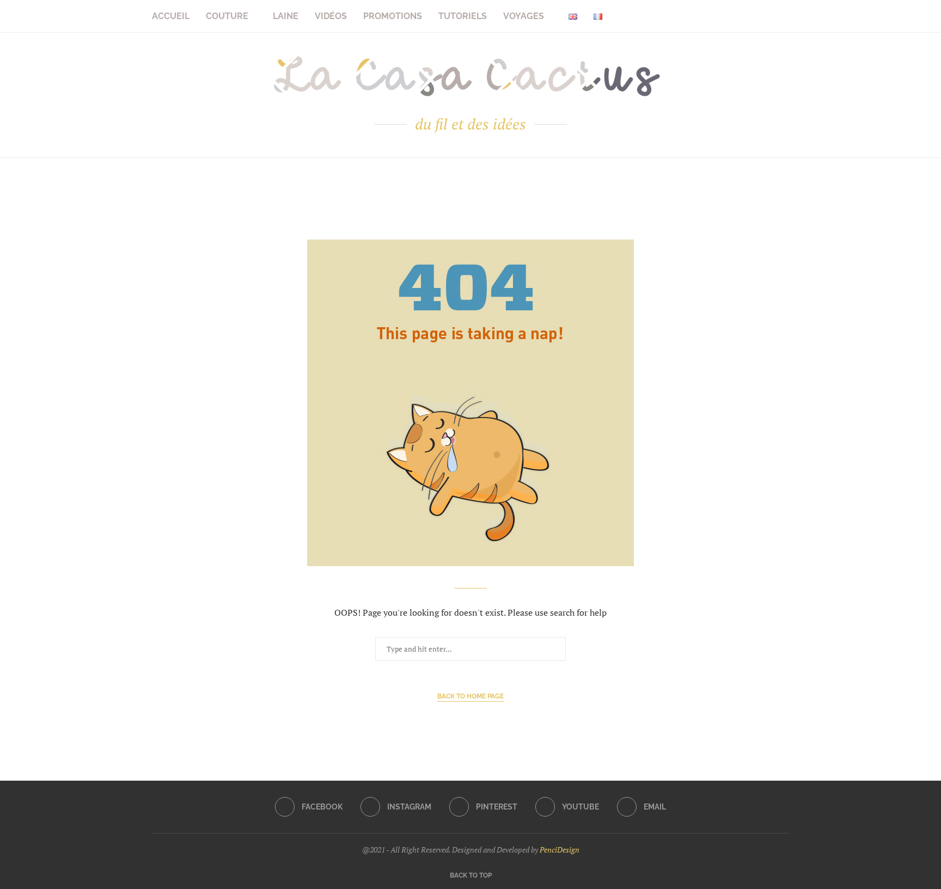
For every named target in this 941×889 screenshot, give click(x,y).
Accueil (171, 16)
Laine (285, 16)
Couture (227, 16)
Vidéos (331, 16)
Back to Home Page (470, 696)
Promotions (392, 16)
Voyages (523, 16)
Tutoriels (462, 16)
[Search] (783, 16)
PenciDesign (559, 849)
